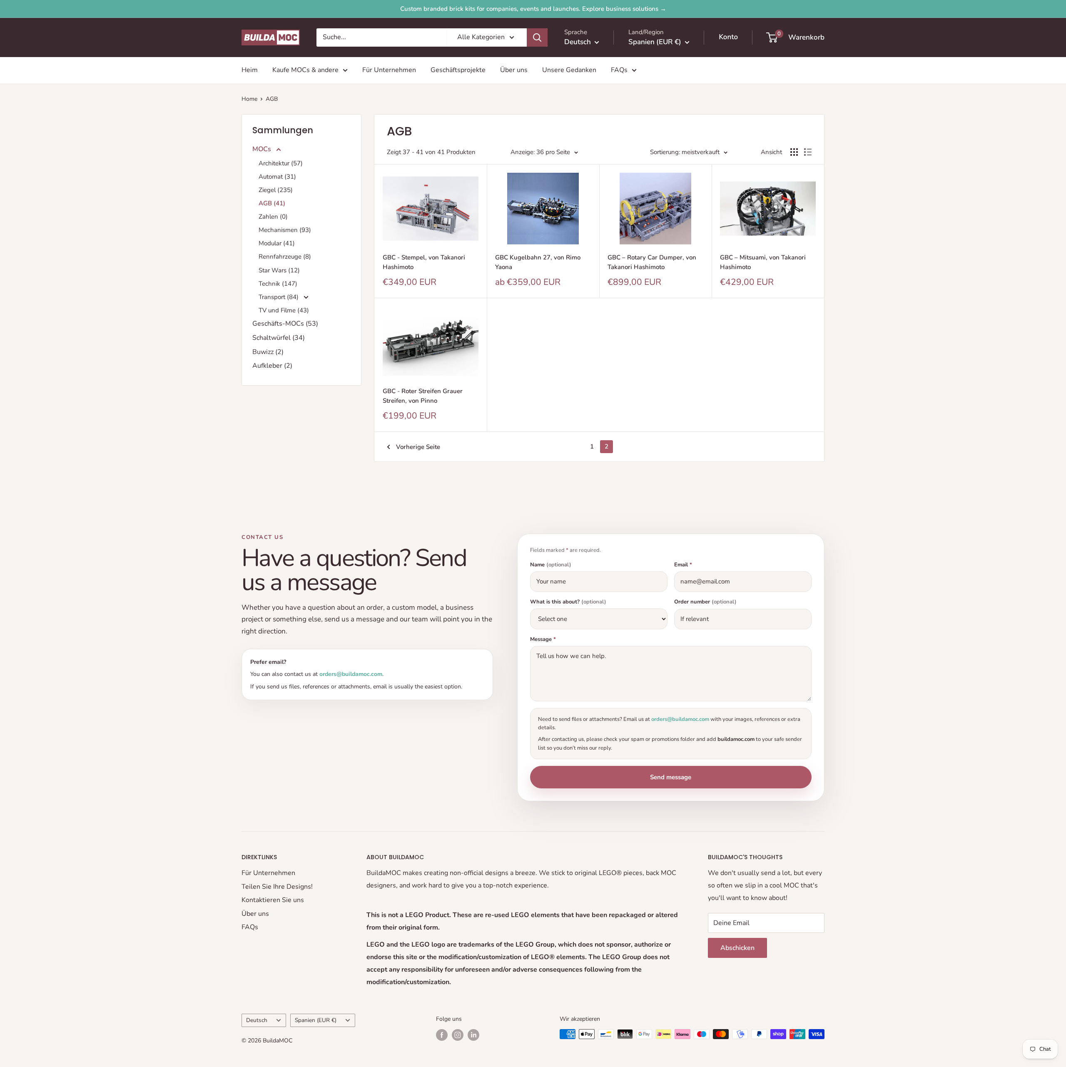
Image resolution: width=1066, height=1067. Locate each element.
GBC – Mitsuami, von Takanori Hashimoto (763, 262)
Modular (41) (277, 243)
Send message (670, 777)
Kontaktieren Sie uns (273, 900)
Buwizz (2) (268, 351)
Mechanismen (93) (285, 230)
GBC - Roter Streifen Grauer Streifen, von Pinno (423, 396)
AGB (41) (272, 203)
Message (543, 639)
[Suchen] (537, 37)
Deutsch (256, 1020)
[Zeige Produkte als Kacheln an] (794, 152)
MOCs (262, 149)
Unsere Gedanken (569, 70)
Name (550, 564)
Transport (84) (279, 297)
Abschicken (737, 947)
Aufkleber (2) (272, 365)
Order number (705, 602)
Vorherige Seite (418, 447)
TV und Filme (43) (284, 310)
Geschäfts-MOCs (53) (285, 323)
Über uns (514, 70)
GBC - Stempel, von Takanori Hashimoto (424, 262)
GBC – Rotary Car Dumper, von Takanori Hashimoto (652, 262)
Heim (250, 70)
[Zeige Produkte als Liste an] (808, 152)
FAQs (619, 70)
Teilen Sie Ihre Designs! (277, 886)
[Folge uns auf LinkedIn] (473, 1035)
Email (683, 564)
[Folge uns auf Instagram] (457, 1035)
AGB (272, 99)
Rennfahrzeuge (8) (285, 256)
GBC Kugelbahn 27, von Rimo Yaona (537, 262)
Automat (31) (277, 176)
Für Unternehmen (389, 70)
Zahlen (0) (273, 216)
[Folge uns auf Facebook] (442, 1035)
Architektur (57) (281, 163)
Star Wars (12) (279, 270)
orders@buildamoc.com (350, 674)
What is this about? (568, 602)
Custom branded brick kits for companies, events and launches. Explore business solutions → (533, 9)
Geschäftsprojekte (458, 70)
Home (249, 99)
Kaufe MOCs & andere (305, 70)
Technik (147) (278, 283)
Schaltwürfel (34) (278, 337)
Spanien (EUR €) (315, 1020)
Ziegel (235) (276, 190)
